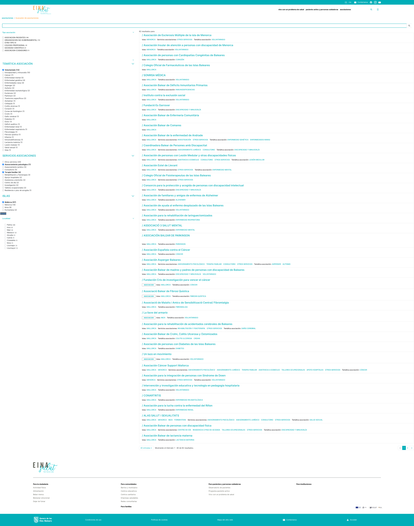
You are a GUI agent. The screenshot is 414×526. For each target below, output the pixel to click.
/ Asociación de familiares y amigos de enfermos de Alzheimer (180, 195)
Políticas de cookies (159, 520)
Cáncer (179, 254)
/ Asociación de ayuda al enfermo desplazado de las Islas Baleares (182, 205)
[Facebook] (371, 2)
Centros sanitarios (128, 494)
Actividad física (39, 487)
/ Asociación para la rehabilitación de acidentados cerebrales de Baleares (187, 324)
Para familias (126, 506)
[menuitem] (291, 9)
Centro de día (184, 430)
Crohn (197, 338)
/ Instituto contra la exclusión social (163, 95)
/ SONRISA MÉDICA (154, 75)
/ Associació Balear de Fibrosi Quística (165, 291)
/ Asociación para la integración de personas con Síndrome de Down (184, 375)
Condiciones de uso (93, 520)
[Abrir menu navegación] (377, 9)
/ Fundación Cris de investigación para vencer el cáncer (176, 279)
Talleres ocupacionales (293, 370)
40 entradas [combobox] (147, 448)
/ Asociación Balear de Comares (161, 125)
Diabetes (180, 348)
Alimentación (38, 491)
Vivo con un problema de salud (221, 494)
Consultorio (209, 150)
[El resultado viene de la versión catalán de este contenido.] (143, 240)
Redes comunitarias (129, 501)
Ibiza (163, 318)
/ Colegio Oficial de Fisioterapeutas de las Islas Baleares (176, 175)
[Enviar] (409, 25)
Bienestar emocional (41, 498)
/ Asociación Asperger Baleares (161, 259)
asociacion (149, 285)
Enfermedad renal (185, 410)
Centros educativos (129, 491)
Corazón (180, 59)
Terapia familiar (214, 264)
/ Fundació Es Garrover (156, 105)
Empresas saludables (129, 498)
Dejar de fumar (39, 501)
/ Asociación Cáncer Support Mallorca (165, 365)
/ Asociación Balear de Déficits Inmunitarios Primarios (175, 85)
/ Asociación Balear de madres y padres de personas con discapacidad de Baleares (193, 269)
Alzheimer (180, 200)
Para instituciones (303, 484)
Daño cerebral (249, 328)
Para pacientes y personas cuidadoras (225, 484)
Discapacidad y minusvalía (188, 110)
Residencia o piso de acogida (206, 430)
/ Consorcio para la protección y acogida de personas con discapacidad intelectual (193, 185)
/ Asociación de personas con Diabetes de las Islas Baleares (179, 344)
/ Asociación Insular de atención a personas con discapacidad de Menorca (187, 45)
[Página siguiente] (411, 448)
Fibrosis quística (198, 296)
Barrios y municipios (129, 487)
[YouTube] (379, 2)
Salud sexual (316, 420)
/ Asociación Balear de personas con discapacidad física (176, 425)
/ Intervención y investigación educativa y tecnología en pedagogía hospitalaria (190, 385)
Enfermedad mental (222, 170)
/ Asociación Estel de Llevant (159, 165)
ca (350, 2)
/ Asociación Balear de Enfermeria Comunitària (170, 115)
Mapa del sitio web (225, 520)
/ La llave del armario (155, 312)
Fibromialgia (182, 307)
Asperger (276, 264)
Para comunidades (128, 484)
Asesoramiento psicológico (191, 264)
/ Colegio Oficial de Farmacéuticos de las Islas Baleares (176, 65)
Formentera (180, 420)
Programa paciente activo (219, 491)
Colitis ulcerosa (184, 338)
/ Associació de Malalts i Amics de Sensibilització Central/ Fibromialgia (185, 302)
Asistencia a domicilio (188, 160)
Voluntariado (218, 39)
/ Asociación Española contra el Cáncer (166, 249)
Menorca (151, 39)
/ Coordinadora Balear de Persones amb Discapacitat (174, 145)
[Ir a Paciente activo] (62, 10)
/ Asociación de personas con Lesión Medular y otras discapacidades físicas (189, 155)
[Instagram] (375, 2)
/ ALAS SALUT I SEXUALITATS (160, 415)
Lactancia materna (185, 440)
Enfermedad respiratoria (188, 220)
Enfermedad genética (237, 140)
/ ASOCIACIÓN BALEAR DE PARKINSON (166, 235)
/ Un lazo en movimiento (156, 354)
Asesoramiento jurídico (189, 150)
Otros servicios (184, 39)
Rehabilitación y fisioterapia (191, 328)
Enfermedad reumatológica (189, 400)
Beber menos (38, 494)
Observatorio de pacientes (219, 487)
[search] (371, 9)
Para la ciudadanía (40, 484)
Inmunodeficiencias (185, 90)
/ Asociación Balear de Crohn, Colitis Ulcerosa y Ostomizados (179, 334)
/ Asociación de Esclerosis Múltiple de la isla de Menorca (176, 35)
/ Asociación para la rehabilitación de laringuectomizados (177, 215)
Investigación (184, 140)
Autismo (286, 264)
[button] (68, 32)
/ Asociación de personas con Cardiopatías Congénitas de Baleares (183, 55)
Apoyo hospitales (315, 370)
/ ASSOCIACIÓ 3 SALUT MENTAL (162, 225)
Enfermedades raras (260, 140)
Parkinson (181, 244)
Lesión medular (256, 160)
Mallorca (151, 59)
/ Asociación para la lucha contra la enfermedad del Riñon (177, 405)
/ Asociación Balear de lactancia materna (167, 435)
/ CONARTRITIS (151, 395)
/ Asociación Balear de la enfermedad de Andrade (172, 135)
